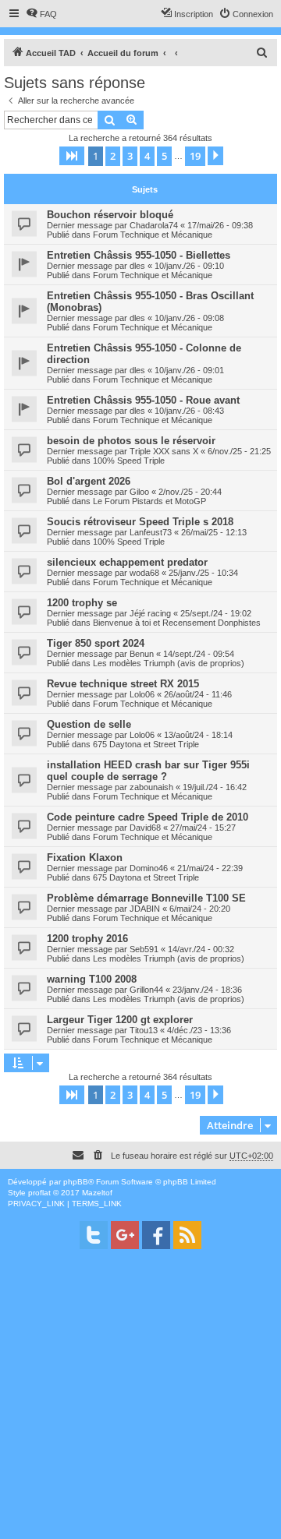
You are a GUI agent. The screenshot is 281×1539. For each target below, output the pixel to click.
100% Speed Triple (129, 460)
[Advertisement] (140, 1398)
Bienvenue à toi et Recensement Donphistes (177, 622)
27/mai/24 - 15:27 (203, 827)
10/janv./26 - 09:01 (189, 370)
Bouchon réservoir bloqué (110, 215)
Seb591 (144, 949)
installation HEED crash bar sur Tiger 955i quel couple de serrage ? (148, 770)
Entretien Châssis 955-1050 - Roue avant (143, 400)
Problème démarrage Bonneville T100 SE (146, 898)
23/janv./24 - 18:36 (207, 989)
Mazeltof (97, 1192)
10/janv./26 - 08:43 (189, 410)
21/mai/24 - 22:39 (210, 868)
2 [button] (113, 156)
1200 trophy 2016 (87, 938)
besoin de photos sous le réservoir (131, 441)
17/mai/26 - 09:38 (220, 225)
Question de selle (89, 724)
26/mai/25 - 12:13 (214, 532)
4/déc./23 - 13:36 (199, 1030)
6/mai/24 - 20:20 (199, 908)
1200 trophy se (82, 603)
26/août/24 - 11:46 (198, 694)
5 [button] (164, 156)
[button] (71, 155)
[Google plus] (125, 1235)
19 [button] (195, 156)
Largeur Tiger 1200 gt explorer (120, 1019)
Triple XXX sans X (164, 451)
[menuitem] (41, 14)
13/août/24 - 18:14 (198, 734)
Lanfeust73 (151, 532)
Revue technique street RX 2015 (123, 684)
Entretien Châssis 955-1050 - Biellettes (138, 255)
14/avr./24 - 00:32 (201, 949)
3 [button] (130, 156)
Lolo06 (142, 694)
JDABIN (145, 908)
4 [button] (147, 156)
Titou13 (144, 1030)
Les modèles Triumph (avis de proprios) (168, 663)
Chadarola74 (154, 225)
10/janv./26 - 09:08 (189, 318)
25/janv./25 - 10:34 (203, 572)
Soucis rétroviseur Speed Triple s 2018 (140, 522)
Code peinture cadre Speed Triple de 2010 (147, 817)
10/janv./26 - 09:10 (189, 265)
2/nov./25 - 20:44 (190, 491)
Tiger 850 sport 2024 (95, 643)
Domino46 (149, 868)
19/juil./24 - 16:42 (215, 787)
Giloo (139, 491)
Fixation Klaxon (85, 857)
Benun (142, 653)
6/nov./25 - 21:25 (239, 451)
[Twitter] (94, 1235)
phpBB (75, 1181)
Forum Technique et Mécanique (152, 234)
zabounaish (151, 787)
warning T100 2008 (92, 979)
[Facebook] (156, 1235)
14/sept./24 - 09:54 (198, 653)
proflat (39, 1192)
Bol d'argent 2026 (88, 481)
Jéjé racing (150, 613)
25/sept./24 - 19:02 (215, 613)
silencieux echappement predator (127, 562)
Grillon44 (146, 989)
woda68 (144, 572)
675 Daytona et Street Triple (146, 744)
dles (137, 265)
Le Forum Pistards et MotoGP (149, 501)
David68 (145, 827)
